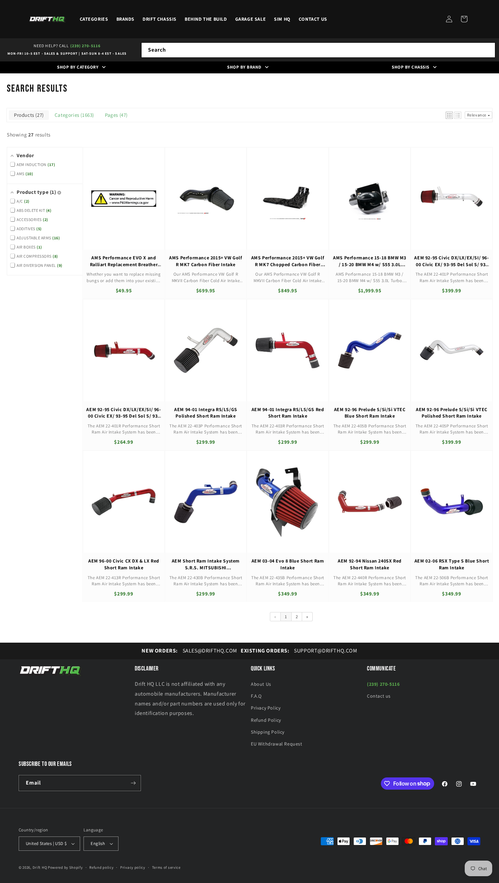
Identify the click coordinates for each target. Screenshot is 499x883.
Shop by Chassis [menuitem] (410, 67)
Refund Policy (266, 720)
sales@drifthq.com (189, 650)
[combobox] (318, 50)
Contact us (379, 696)
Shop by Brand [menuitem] (244, 67)
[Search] (487, 49)
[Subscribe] (133, 783)
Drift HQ (40, 867)
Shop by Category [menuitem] (77, 67)
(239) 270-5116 (85, 45)
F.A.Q (256, 696)
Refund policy (101, 867)
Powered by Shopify (65, 867)
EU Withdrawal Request (276, 744)
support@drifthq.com (299, 650)
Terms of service (166, 867)
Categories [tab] (74, 115)
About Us (261, 684)
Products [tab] (28, 115)
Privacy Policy (265, 708)
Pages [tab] (115, 115)
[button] (464, 19)
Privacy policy (132, 867)
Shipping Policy (267, 732)
